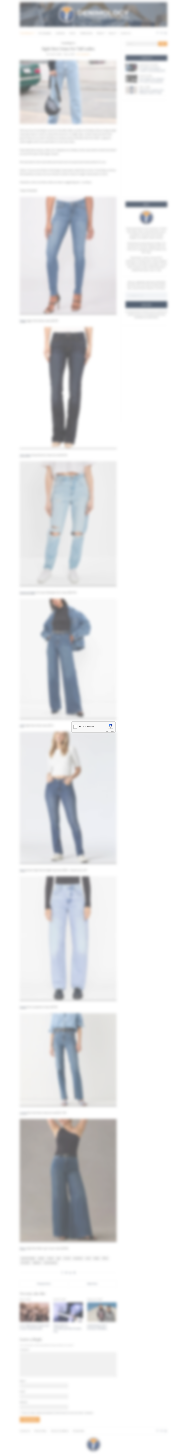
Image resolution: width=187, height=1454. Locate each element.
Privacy (107, 731)
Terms (112, 731)
